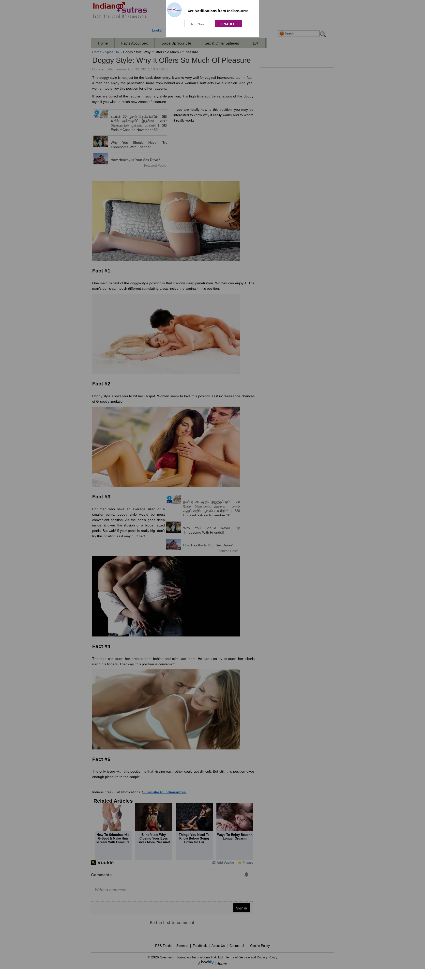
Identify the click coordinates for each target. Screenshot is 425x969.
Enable (228, 24)
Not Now (197, 24)
